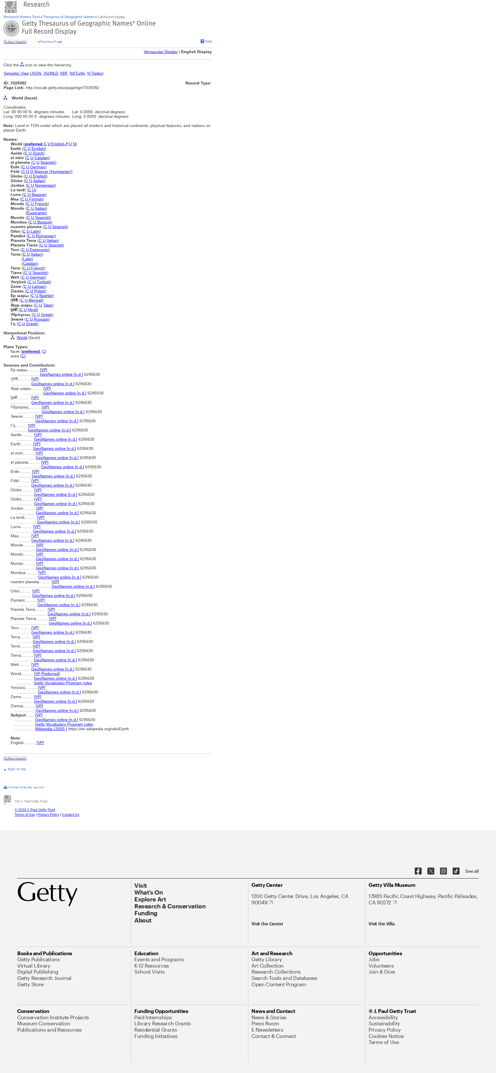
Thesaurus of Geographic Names (69, 17)
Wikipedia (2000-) (51, 729)
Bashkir (46, 295)
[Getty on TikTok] (456, 871)
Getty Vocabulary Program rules (63, 683)
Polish (39, 291)
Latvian (38, 286)
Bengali (35, 300)
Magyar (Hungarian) (52, 171)
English (38, 148)
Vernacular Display (161, 51)
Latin (35, 231)
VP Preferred (47, 673)
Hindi (32, 309)
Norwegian (45, 185)
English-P (59, 144)
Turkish (43, 282)
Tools (36, 17)
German (37, 167)
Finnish (35, 199)
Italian (38, 180)
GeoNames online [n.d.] (61, 374)
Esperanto (36, 213)
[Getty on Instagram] (443, 871)
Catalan (41, 157)
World (22, 337)
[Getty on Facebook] (418, 871)
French (41, 203)
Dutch (38, 153)
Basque (38, 194)
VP (43, 369)
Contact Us (70, 815)
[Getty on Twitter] (430, 871)
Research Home (16, 17)
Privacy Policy (48, 815)
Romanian (45, 236)
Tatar (47, 305)
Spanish (47, 162)
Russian (41, 319)
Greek (46, 314)
